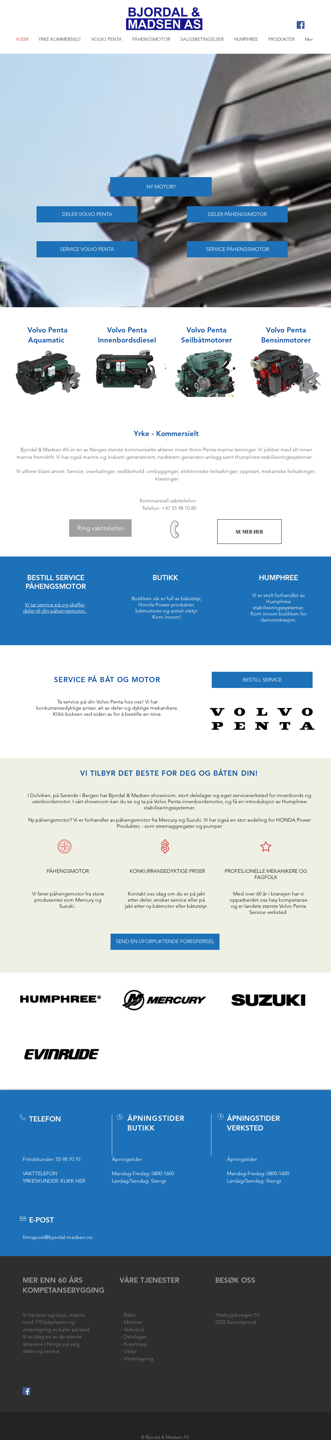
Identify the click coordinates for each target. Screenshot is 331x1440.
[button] (106, 39)
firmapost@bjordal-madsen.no (58, 1237)
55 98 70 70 (68, 1159)
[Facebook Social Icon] (300, 25)
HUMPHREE (278, 577)
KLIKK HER (72, 1181)
